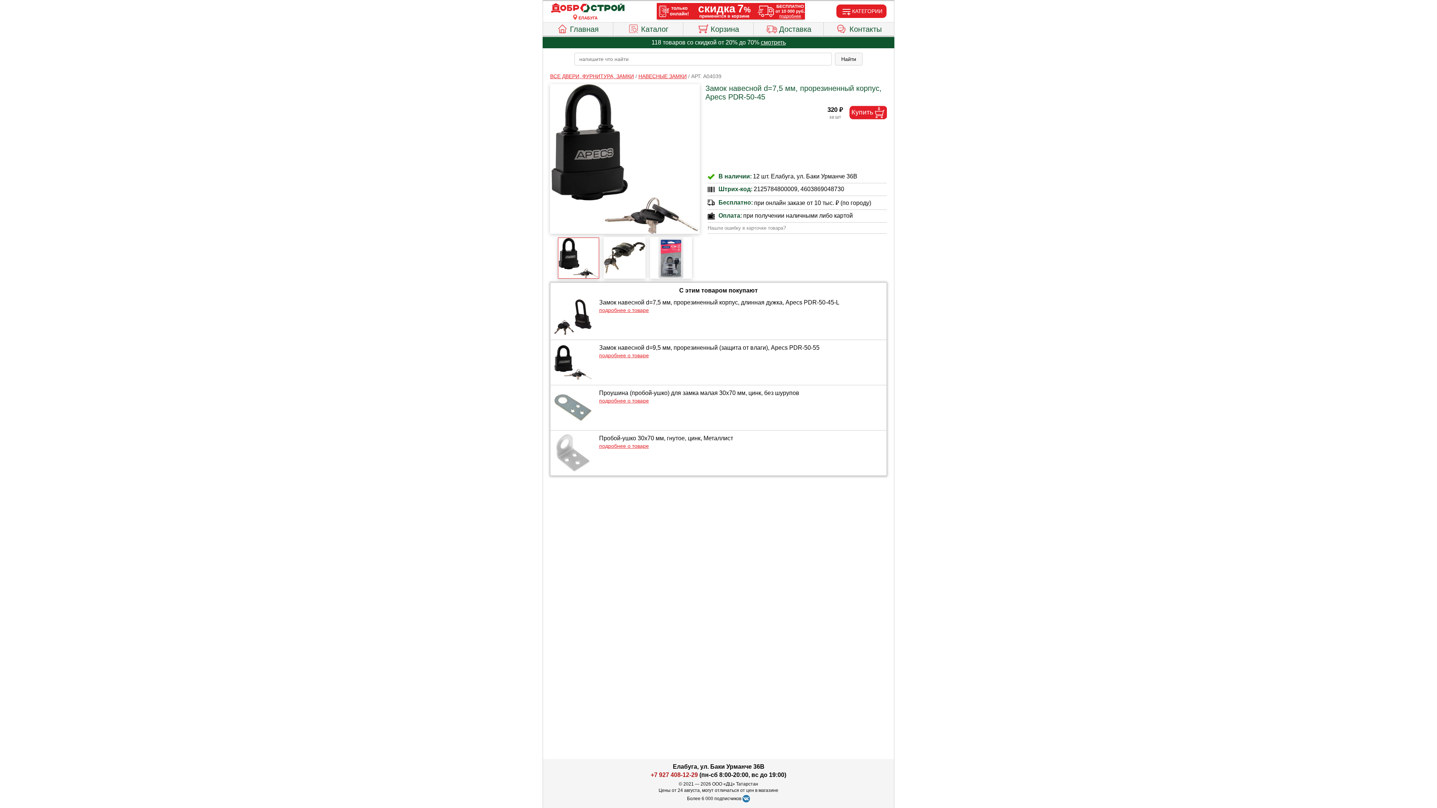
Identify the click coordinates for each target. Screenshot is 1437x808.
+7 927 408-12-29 (674, 775)
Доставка (795, 29)
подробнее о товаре (624, 310)
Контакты (865, 29)
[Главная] (587, 8)
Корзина (725, 29)
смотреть (773, 42)
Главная (584, 29)
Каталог (654, 29)
